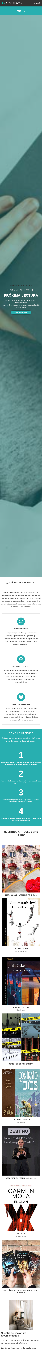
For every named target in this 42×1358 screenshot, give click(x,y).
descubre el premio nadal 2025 (21, 1178)
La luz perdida (21, 949)
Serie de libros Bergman (21, 1064)
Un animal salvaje (21, 1007)
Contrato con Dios (21, 1120)
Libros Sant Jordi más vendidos (21, 895)
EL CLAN (21, 1234)
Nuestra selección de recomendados (13, 1334)
